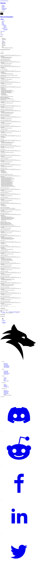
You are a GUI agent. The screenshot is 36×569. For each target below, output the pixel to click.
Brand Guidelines (6, 380)
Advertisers (5, 385)
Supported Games (6, 391)
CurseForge (2, 0)
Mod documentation (6, 366)
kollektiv (3, 41)
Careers (5, 379)
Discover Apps (6, 371)
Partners (5, 384)
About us (5, 377)
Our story (5, 378)
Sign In (7, 0)
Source (3, 24)
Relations (3, 28)
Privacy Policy (6, 392)
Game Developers (6, 386)
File (2, 21)
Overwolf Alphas (6, 393)
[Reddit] (19, 465)
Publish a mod (6, 364)
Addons (2, 19)
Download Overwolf (7, 373)
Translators (5, 27)
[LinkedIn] (19, 533)
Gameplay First (6, 372)
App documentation (6, 365)
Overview (5, 25)
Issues (3, 23)
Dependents (5, 29)
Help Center (5, 390)
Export (5, 26)
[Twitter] (19, 567)
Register (5, 0)
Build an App (6, 363)
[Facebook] (19, 499)
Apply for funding (6, 367)
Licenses (5, 394)
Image (3, 22)
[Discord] (19, 431)
